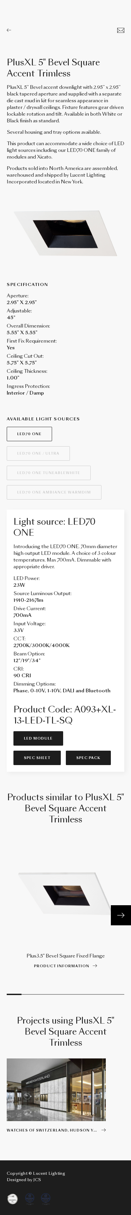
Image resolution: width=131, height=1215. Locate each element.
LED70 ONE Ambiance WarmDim (54, 492)
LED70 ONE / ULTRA (38, 453)
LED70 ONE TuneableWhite (48, 473)
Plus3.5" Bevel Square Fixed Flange (66, 955)
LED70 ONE (29, 434)
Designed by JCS (24, 1179)
